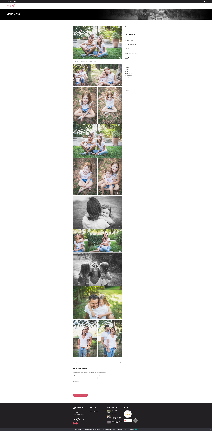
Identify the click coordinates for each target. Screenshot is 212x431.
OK (135, 429)
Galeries (168, 5)
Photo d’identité (189, 5)
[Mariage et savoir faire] (135, 420)
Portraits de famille (92, 61)
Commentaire (76, 381)
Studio (127, 90)
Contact (201, 5)
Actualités (196, 5)
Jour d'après (128, 77)
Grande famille (129, 75)
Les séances (174, 5)
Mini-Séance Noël (129, 81)
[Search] (138, 31)
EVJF (127, 71)
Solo (127, 88)
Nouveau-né (128, 84)
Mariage (127, 79)
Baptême (128, 63)
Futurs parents (129, 73)
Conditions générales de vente (95, 411)
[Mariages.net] (128, 420)
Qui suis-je (163, 5)
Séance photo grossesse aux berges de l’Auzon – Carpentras (116, 412)
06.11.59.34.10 (76, 412)
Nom (74, 375)
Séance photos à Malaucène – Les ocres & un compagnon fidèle (116, 417)
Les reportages (181, 5)
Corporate (128, 67)
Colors (127, 65)
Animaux (127, 60)
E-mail (98, 375)
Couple (127, 69)
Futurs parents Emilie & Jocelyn (131, 53)
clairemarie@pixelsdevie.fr (79, 414)
